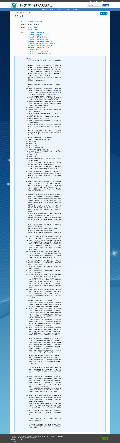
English (107, 1)
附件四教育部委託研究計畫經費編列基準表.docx (39, 38)
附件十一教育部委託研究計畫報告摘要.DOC (38, 51)
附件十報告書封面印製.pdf (34, 49)
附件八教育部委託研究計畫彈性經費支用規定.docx (40, 45)
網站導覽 (90, 1)
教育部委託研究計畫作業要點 (35, 21)
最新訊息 (44, 9)
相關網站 (75, 9)
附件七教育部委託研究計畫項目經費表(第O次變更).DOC (41, 43)
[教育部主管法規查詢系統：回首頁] (21, 3)
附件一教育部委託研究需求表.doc (36, 32)
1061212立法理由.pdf (33, 29)
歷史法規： (24, 24)
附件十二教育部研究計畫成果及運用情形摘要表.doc (40, 53)
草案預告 (67, 9)
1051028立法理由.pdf (33, 27)
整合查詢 (105, 5)
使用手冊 (96, 1)
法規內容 (22, 12)
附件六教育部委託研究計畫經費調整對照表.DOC (40, 41)
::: (85, 1)
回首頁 (101, 1)
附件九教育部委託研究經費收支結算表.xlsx (38, 47)
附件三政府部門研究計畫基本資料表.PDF (38, 36)
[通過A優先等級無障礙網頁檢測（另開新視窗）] (105, 438)
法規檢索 (60, 9)
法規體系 (52, 9)
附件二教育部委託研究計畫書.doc (36, 34)
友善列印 (104, 13)
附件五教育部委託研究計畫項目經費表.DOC (38, 39)
